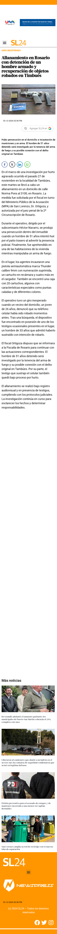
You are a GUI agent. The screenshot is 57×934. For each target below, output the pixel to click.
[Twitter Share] (12, 164)
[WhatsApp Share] (27, 164)
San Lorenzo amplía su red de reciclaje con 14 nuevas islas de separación (27, 848)
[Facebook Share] (5, 164)
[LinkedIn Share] (20, 164)
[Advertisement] (28, 542)
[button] (4, 42)
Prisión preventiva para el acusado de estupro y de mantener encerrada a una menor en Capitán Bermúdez (26, 806)
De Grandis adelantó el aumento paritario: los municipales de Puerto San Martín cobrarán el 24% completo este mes (26, 719)
